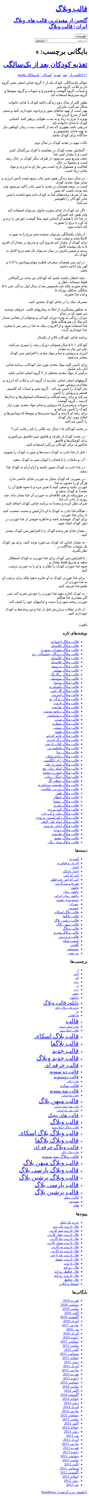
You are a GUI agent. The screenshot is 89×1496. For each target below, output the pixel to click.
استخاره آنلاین (69, 1284)
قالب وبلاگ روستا (66, 801)
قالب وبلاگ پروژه (66, 830)
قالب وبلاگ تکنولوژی (64, 687)
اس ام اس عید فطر (64, 879)
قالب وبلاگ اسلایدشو (65, 1127)
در (77, 1011)
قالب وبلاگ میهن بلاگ (51, 1162)
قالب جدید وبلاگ (58, 1058)
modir (22, 75)
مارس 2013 (70, 1444)
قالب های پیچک (63, 1115)
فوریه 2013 (71, 1448)
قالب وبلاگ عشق (66, 838)
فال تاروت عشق (67, 1259)
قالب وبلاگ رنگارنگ (65, 674)
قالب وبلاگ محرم (66, 805)
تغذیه (57, 75)
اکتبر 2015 (71, 1350)
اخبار (75, 867)
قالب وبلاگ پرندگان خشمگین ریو (55, 654)
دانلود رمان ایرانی (66, 896)
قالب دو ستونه (64, 1071)
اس (76, 974)
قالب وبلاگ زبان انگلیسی (61, 760)
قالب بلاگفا (71, 916)
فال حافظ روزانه (66, 1271)
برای (76, 982)
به (78, 986)
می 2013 (72, 1435)
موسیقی (73, 949)
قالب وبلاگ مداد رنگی (63, 842)
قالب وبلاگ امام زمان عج (60, 768)
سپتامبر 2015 (69, 1354)
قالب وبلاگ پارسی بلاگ (49, 1170)
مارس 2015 (70, 1370)
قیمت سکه (71, 941)
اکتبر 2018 (71, 1313)
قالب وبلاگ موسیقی (64, 678)
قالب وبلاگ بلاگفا (57, 1140)
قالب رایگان (73, 1081)
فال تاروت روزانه (66, 1275)
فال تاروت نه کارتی (65, 1247)
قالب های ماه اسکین (67, 1110)
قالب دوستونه (66, 1076)
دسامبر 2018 (69, 1305)
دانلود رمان (71, 892)
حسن (75, 993)
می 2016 (72, 1329)
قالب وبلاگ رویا (67, 752)
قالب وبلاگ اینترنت (65, 695)
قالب (72, 1021)
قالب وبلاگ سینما (66, 682)
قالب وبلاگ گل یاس (64, 691)
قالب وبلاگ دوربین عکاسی (60, 789)
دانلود (75, 887)
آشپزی (75, 75)
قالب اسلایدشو (69, 1030)
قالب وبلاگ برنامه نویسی (61, 711)
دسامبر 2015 (69, 1341)
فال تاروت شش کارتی (63, 1243)
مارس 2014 (70, 1411)
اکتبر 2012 (71, 1464)
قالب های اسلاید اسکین (66, 1106)
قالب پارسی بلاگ (57, 1184)
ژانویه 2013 (71, 1452)
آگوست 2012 (69, 1472)
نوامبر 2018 (70, 1309)
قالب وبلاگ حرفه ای (56, 1147)
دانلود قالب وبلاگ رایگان (67, 1008)
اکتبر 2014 (71, 1390)
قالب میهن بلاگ (67, 924)
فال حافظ (71, 1280)
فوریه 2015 (71, 1374)
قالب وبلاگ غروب (66, 703)
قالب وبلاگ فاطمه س (63, 748)
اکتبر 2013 (71, 1423)
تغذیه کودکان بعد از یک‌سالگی (45, 64)
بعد (65, 75)
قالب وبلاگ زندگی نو (64, 699)
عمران (74, 904)
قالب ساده (69, 1085)
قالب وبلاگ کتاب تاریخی (61, 744)
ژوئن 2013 (71, 1431)
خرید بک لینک (69, 1222)
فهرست (81, 36)
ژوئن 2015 (71, 1362)
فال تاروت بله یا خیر (64, 1255)
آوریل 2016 (71, 1333)
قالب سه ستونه (64, 1090)
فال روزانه (71, 1267)
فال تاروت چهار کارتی (63, 1235)
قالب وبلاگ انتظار (66, 797)
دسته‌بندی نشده (68, 900)
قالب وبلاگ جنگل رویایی (61, 777)
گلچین (74, 945)
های (76, 1205)
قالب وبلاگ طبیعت (65, 707)
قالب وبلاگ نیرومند (65, 666)
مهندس (74, 1201)
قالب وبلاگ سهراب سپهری (59, 650)
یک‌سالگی (33, 75)
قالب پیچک (71, 1197)
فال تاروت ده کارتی (65, 1251)
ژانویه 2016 (71, 1337)
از (70, 75)
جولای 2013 (70, 1427)
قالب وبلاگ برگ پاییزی (62, 740)
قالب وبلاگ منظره (65, 723)
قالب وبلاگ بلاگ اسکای (49, 1133)
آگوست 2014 (69, 1395)
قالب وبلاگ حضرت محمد (61, 772)
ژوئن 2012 (71, 1480)
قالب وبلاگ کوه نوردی (63, 809)
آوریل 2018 (71, 1321)
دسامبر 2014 (69, 1382)
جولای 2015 (70, 1358)
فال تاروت (71, 1263)
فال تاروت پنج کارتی (64, 1239)
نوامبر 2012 (70, 1460)
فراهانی (73, 1015)
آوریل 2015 (71, 1366)
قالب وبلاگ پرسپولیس (63, 715)
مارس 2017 (70, 1325)
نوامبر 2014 (70, 1386)
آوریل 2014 (71, 1407)
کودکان (46, 75)
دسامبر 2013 (69, 1415)
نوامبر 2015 (70, 1345)
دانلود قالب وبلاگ (61, 1003)
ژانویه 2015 (71, 1378)
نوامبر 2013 (70, 1419)
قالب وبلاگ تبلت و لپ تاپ (60, 813)
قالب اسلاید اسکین (68, 1027)
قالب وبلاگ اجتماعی (64, 642)
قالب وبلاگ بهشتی (65, 670)
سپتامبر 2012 (69, 1468)
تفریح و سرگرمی (66, 883)
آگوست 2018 (69, 1317)
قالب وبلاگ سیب (66, 719)
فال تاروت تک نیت (66, 1226)
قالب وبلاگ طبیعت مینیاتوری (58, 785)
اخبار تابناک (71, 871)
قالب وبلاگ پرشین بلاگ (49, 1177)
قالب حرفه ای (61, 1065)
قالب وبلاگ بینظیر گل (63, 781)
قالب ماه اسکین (70, 1095)
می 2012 (72, 1485)
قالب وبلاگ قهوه (67, 732)
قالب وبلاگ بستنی (66, 727)
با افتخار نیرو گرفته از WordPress (64, 1492)
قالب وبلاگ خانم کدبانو (62, 736)
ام (77, 978)
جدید (76, 990)
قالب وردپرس (68, 937)
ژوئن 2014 (71, 1403)
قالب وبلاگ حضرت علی (61, 764)
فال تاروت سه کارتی (64, 1230)
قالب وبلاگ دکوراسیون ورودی (57, 817)
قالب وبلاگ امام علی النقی (59, 822)
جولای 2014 (70, 1399)
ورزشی (73, 953)
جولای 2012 (70, 1476)
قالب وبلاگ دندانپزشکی (62, 756)
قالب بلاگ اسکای (66, 912)
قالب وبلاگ (71, 928)
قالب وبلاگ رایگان (70, 1152)
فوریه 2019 (71, 1300)
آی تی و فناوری (68, 863)
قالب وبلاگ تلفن (67, 793)
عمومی (73, 908)
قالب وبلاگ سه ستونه (60, 1156)
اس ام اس (71, 875)
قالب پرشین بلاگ (66, 920)
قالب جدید (65, 1050)
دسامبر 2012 (69, 1456)
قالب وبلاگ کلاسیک (65, 646)
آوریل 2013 (71, 1440)
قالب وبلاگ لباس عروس (61, 826)
